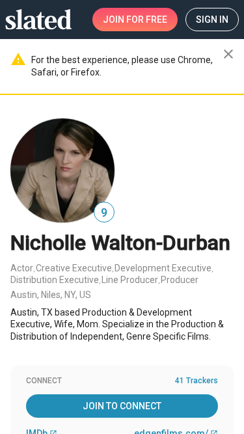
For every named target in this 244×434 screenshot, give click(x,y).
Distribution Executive (54, 280)
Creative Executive (74, 268)
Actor (21, 268)
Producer (179, 280)
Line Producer (130, 280)
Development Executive (163, 268)
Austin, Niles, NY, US (50, 295)
